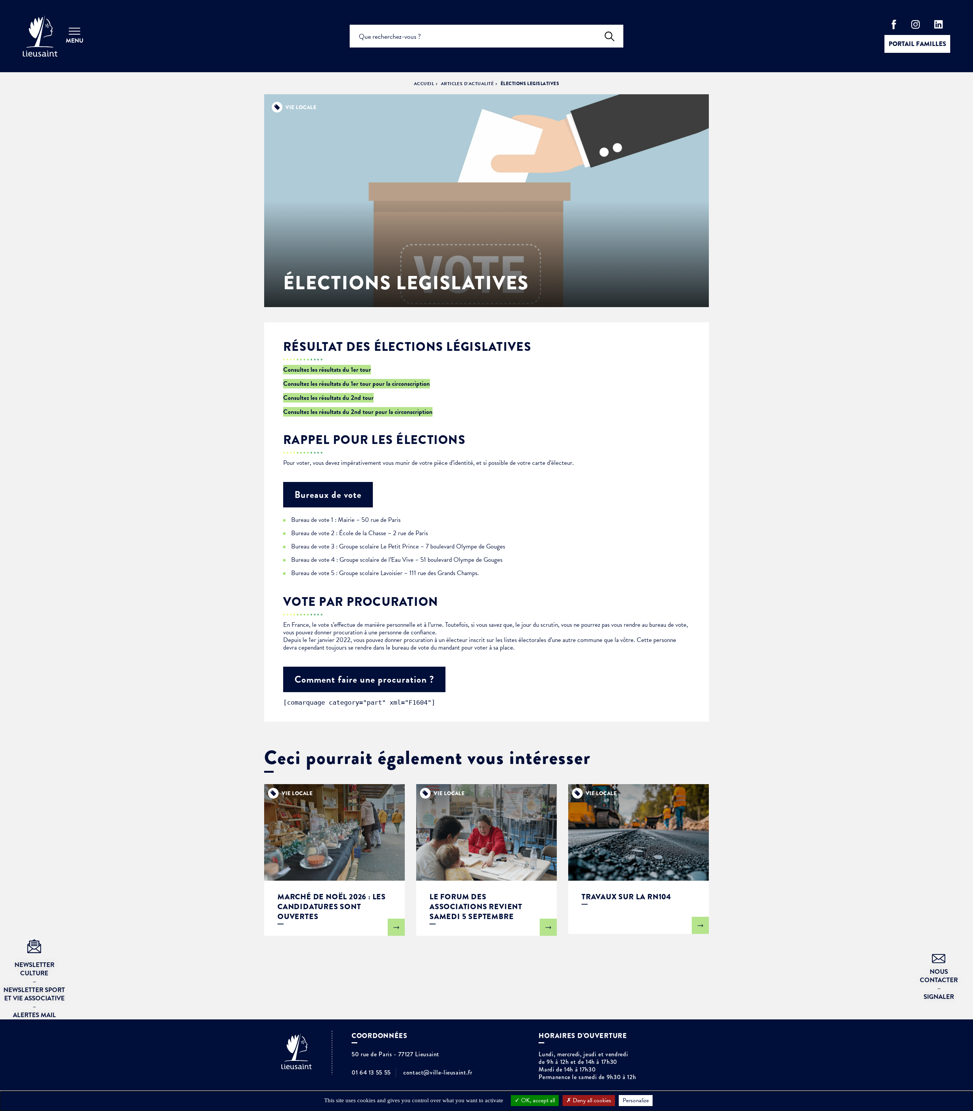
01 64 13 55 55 (371, 1072)
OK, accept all (537, 1100)
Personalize (636, 1100)
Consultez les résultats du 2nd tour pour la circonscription (358, 412)
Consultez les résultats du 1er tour (327, 369)
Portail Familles (917, 44)
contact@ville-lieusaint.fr (437, 1072)
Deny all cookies (591, 1100)
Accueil (424, 83)
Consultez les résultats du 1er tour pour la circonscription (356, 383)
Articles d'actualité (467, 83)
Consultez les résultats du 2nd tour (328, 398)
